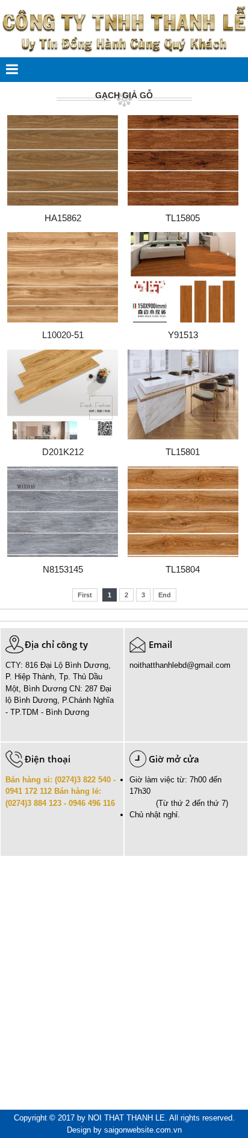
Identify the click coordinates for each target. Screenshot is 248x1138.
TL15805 (183, 218)
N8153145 (63, 569)
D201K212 (63, 452)
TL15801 (183, 452)
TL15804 (183, 569)
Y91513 (183, 335)
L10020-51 (63, 335)
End (164, 595)
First (85, 595)
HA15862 (63, 218)
